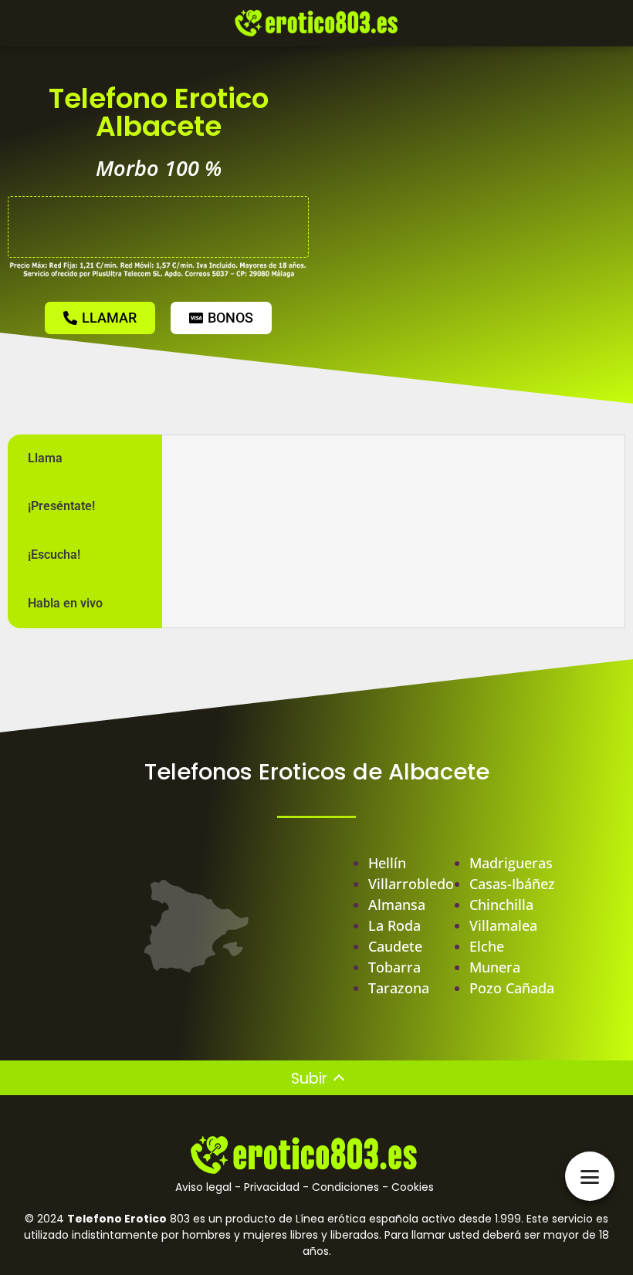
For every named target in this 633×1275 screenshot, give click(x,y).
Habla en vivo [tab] (65, 603)
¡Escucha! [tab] (54, 554)
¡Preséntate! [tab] (61, 506)
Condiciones (345, 1187)
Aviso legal (203, 1187)
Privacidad (272, 1187)
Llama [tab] (45, 458)
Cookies (412, 1187)
